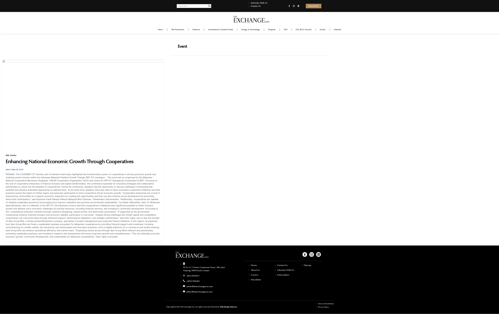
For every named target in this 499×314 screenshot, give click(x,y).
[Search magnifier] (209, 6)
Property (272, 29)
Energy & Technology (250, 29)
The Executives (177, 29)
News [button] (160, 29)
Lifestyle (337, 29)
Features (196, 29)
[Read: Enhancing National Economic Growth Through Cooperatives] (83, 105)
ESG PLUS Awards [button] (303, 29)
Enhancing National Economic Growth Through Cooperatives (70, 162)
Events (323, 29)
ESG (285, 29)
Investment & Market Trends (220, 29)
